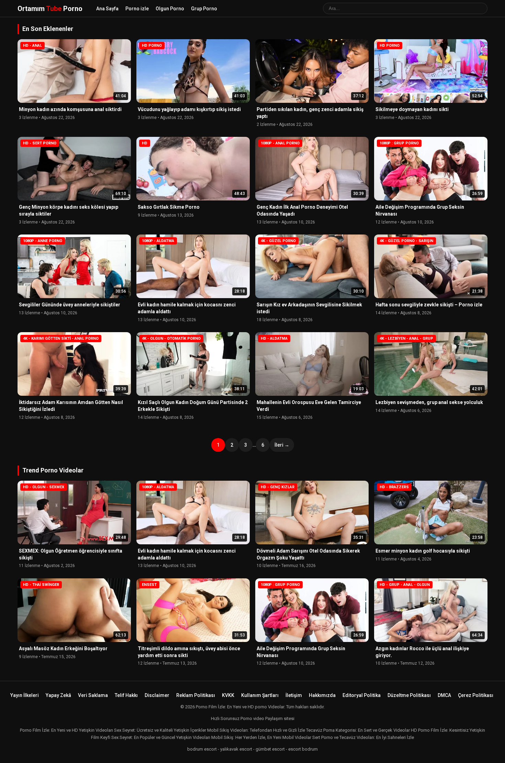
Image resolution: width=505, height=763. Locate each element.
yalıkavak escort (236, 749)
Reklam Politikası (195, 695)
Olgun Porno (170, 8)
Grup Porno (204, 8)
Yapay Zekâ (58, 695)
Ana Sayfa (107, 8)
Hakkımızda (322, 695)
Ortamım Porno (50, 8)
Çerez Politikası (475, 695)
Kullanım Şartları (260, 695)
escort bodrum (303, 749)
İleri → (281, 445)
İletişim (293, 695)
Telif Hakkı (126, 695)
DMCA (444, 695)
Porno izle (137, 8)
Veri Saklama (93, 695)
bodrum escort (202, 749)
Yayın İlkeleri (24, 695)
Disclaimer (157, 695)
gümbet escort (270, 749)
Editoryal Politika (362, 695)
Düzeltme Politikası (409, 695)
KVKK (228, 695)
